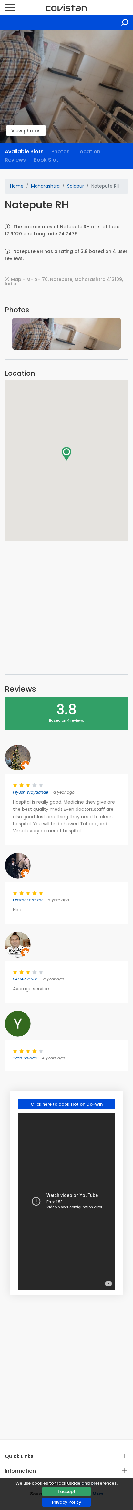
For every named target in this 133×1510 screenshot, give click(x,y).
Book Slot (46, 160)
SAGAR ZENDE (25, 979)
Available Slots (24, 151)
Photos (60, 151)
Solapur (75, 186)
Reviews (15, 160)
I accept (67, 1491)
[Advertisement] (66, 607)
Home (17, 186)
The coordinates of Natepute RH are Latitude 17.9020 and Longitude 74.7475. (62, 230)
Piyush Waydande (30, 792)
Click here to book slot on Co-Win (67, 1104)
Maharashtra (45, 186)
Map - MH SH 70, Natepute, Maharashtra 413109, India (64, 281)
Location (88, 151)
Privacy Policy (66, 1502)
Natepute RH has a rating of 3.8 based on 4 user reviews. (66, 255)
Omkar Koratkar (28, 900)
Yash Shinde (25, 1058)
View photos (26, 130)
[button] (66, 453)
